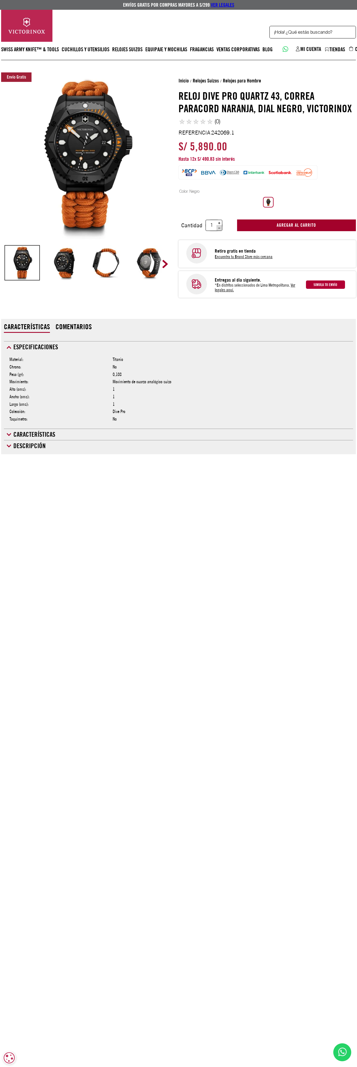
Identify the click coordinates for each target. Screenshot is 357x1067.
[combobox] (312, 32)
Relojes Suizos (206, 81)
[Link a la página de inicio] (183, 81)
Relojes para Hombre (242, 81)
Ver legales (222, 5)
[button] (268, 202)
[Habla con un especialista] (285, 48)
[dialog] (9, 1057)
